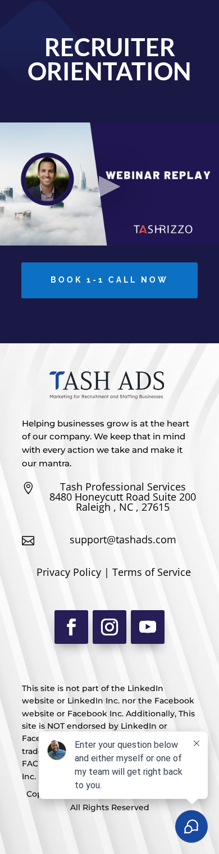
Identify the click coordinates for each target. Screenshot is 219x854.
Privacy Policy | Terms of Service (113, 572)
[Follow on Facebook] (71, 627)
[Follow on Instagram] (109, 627)
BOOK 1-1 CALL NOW (109, 279)
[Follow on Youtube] (148, 627)
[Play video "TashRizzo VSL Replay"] (109, 184)
